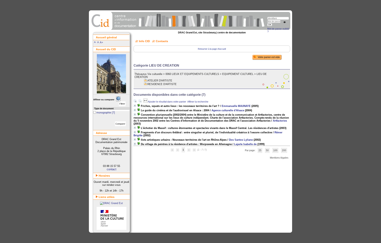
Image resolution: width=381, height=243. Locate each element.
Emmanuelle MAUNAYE (236, 106)
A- (95, 42)
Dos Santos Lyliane (241, 139)
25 (260, 150)
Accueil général (106, 37)
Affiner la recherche (197, 101)
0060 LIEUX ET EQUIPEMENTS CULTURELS (192, 74)
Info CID (144, 41)
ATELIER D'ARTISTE (159, 80)
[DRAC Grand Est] (111, 203)
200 (284, 150)
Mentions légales (279, 157)
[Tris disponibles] (145, 101)
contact (111, 169)
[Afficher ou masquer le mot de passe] (284, 22)
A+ (101, 42)
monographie (104, 112)
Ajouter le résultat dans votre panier (167, 101)
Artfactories (280, 120)
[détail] (135, 105)
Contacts (162, 41)
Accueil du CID (106, 49)
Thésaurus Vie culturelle (148, 74)
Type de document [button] (104, 108)
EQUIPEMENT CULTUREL (237, 74)
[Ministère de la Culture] (111, 229)
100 (275, 150)
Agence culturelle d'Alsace (228, 110)
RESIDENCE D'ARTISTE (162, 84)
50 (267, 150)
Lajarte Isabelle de (245, 144)
